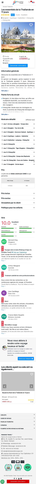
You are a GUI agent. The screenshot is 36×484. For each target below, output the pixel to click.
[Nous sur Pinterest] (21, 478)
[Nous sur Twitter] (16, 478)
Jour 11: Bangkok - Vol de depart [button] (13, 164)
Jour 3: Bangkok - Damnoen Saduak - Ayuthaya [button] (18, 132)
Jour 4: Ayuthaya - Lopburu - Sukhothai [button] (15, 136)
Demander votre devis (18, 65)
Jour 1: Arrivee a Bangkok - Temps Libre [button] (15, 124)
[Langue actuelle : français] (33, 2)
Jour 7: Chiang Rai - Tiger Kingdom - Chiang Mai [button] (18, 148)
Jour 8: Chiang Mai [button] (9, 152)
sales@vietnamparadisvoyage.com (13, 451)
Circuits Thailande (8, 6)
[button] (18, 193)
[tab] (19, 124)
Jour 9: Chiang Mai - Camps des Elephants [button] (16, 156)
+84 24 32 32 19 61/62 (12, 448)
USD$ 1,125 (7, 401)
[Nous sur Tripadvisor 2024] (27, 467)
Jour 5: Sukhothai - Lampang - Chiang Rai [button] (16, 140)
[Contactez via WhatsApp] (2, 482)
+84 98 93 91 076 (16, 443)
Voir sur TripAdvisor (20, 252)
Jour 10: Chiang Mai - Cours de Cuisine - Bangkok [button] (18, 160)
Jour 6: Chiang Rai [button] (9, 144)
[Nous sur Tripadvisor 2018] (8, 467)
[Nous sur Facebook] (14, 478)
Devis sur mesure (25, 358)
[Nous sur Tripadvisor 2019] (18, 467)
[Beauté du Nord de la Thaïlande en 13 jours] (18, 381)
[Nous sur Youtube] (19, 478)
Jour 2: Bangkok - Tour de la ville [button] (13, 128)
